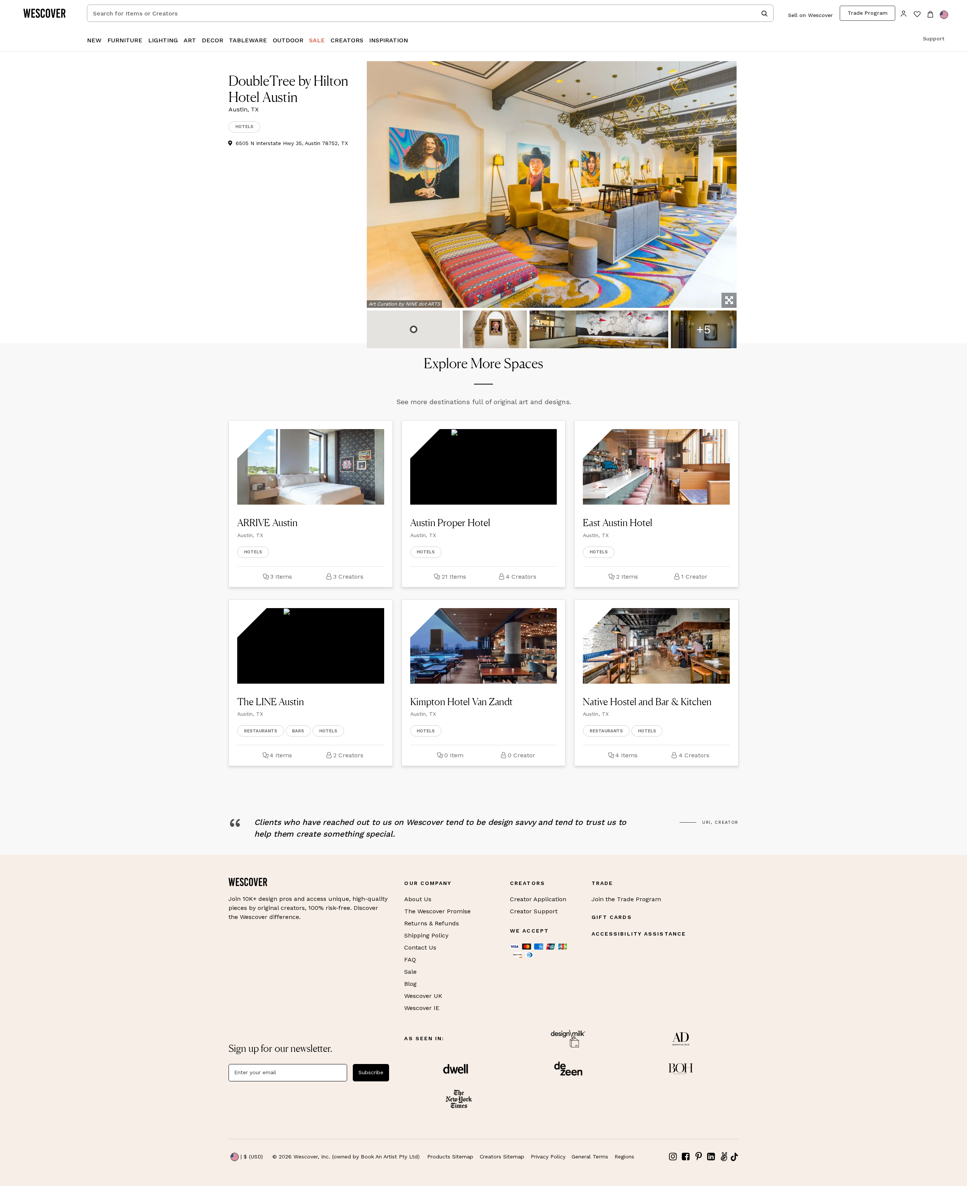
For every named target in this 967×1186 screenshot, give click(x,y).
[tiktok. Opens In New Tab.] (734, 1157)
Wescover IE (421, 1007)
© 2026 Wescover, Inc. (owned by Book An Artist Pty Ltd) (346, 1157)
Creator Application (538, 899)
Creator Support (534, 911)
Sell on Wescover (810, 15)
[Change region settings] (944, 15)
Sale (410, 971)
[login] (903, 13)
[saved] (917, 15)
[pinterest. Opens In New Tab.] (698, 1156)
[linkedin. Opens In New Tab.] (711, 1156)
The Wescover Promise (437, 911)
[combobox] (430, 13)
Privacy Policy (548, 1157)
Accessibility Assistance (639, 934)
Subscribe (370, 1072)
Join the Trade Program (626, 899)
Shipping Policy (426, 935)
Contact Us (420, 947)
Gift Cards (612, 917)
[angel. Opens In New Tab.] (723, 1156)
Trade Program (868, 13)
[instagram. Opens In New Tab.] (673, 1156)
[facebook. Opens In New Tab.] (686, 1156)
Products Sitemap (450, 1157)
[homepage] (47, 13)
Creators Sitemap (502, 1157)
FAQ (410, 959)
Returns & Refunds (431, 923)
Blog (410, 983)
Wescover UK (423, 995)
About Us (417, 899)
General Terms (590, 1157)
